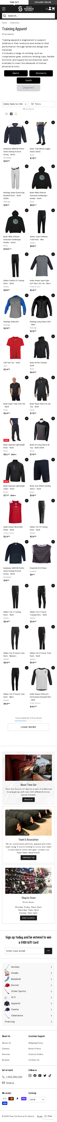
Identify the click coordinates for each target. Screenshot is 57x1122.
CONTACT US (28, 857)
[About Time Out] (28, 768)
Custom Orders (35, 1054)
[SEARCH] (47, 8)
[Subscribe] (48, 951)
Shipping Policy (35, 1043)
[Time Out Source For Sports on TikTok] (49, 1075)
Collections (14, 23)
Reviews (6, 1060)
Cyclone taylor (43, 2)
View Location (28, 918)
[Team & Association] (28, 823)
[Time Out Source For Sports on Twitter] (44, 1075)
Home (4, 23)
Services (6, 1054)
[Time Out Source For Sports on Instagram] (29, 1075)
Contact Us (33, 1060)
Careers (5, 1048)
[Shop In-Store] (28, 881)
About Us (28, 799)
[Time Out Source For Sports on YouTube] (39, 1075)
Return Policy (34, 1048)
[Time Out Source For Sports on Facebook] (34, 1075)
